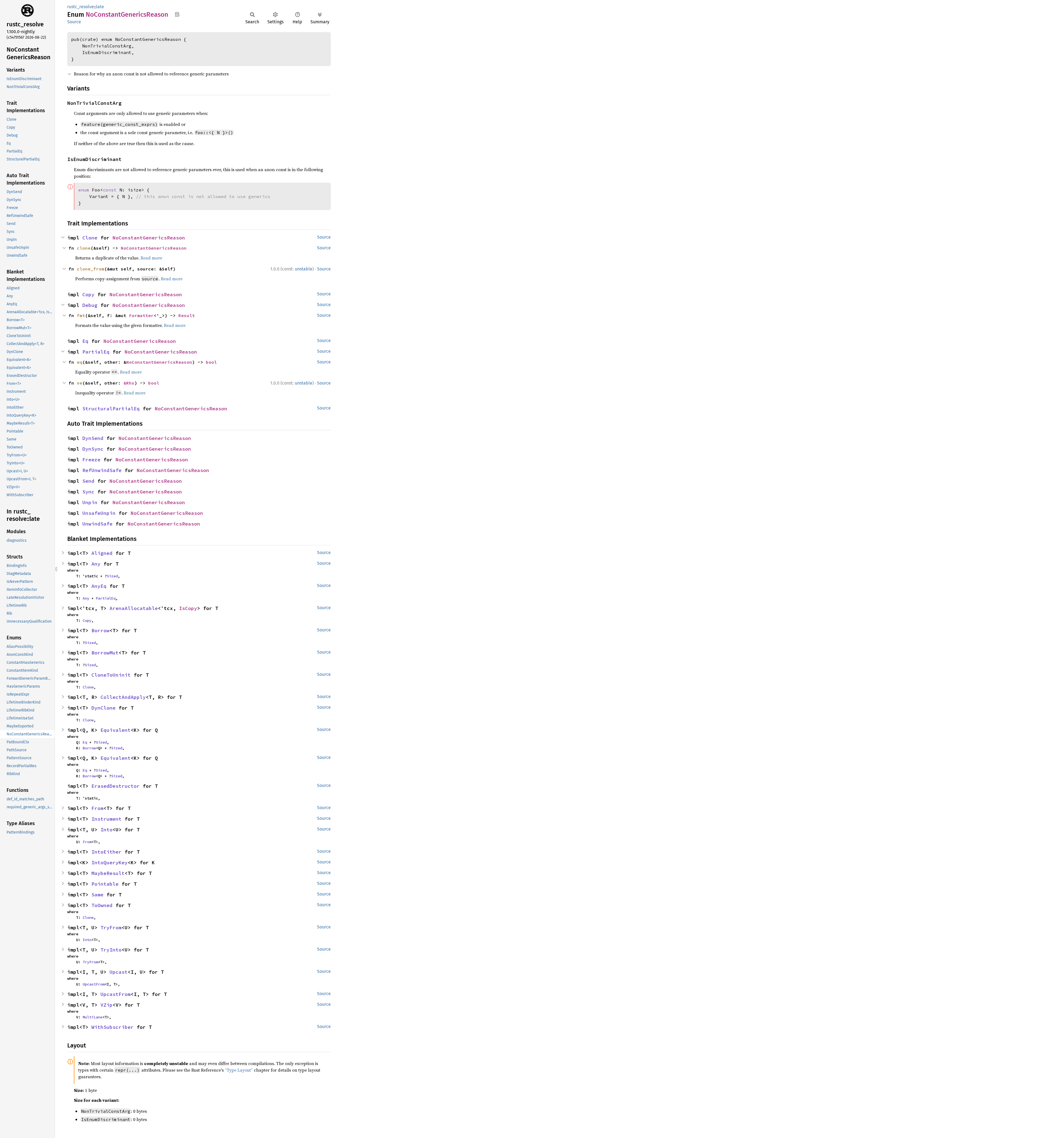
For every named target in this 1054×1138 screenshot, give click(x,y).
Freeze (91, 459)
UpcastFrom (94, 984)
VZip (106, 1005)
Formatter (141, 315)
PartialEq (96, 352)
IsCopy (188, 608)
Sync (88, 491)
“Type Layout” (239, 1070)
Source (74, 21)
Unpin (89, 502)
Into (106, 829)
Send (88, 481)
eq (79, 362)
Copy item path (177, 14)
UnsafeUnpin (99, 513)
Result (186, 315)
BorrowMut (105, 653)
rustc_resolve (80, 6)
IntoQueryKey (109, 862)
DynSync (92, 449)
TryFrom (111, 927)
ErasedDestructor (115, 786)
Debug (89, 305)
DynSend (92, 438)
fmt (81, 315)
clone (84, 248)
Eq (85, 341)
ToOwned (102, 905)
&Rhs (129, 383)
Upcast (119, 972)
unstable (303, 269)
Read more (151, 258)
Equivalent (115, 730)
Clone (89, 238)
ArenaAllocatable (134, 608)
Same (97, 894)
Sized (112, 576)
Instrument (106, 819)
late (100, 6)
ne (79, 383)
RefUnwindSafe (102, 470)
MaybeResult (108, 873)
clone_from (90, 269)
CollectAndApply (123, 697)
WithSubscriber (112, 1027)
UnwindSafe (97, 524)
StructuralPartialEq (111, 408)
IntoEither (106, 852)
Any (95, 564)
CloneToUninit (111, 675)
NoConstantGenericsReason (149, 238)
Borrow (100, 630)
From (97, 808)
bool (211, 362)
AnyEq (98, 586)
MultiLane (92, 1017)
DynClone (103, 708)
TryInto (111, 950)
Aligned (102, 553)
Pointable (105, 884)
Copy (88, 294)
